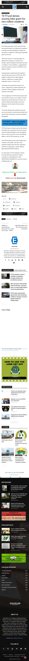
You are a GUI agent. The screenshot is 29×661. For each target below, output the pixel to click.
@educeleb (14, 474)
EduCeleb (5, 24)
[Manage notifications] (25, 657)
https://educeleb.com (14, 248)
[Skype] (19, 260)
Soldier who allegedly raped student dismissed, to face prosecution (18, 392)
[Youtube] (25, 648)
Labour (3, 438)
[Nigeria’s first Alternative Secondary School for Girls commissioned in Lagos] (6, 505)
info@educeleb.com (17, 638)
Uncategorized (5, 455)
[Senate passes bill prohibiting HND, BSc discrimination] (6, 416)
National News (19, 438)
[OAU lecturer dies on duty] (8, 434)
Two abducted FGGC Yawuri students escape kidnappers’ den (18, 408)
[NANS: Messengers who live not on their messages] (6, 538)
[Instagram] (9, 260)
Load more (14, 422)
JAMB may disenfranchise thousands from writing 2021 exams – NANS (8, 228)
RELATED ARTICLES (8, 270)
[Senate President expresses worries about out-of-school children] (8, 452)
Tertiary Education (10, 10)
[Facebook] (6, 260)
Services (22, 656)
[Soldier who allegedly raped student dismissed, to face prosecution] (6, 393)
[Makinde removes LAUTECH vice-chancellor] (6, 401)
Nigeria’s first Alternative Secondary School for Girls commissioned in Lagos (18, 505)
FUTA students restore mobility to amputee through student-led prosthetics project (19, 487)
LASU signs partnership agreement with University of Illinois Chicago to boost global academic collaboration (18, 296)
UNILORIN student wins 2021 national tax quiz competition (21, 227)
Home (3, 10)
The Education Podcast (20, 654)
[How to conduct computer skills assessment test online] (6, 530)
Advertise (11, 654)
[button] (26, 7)
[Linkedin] (13, 260)
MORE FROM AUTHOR (20, 270)
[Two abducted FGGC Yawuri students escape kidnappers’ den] (6, 408)
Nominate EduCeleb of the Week (12, 656)
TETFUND (15, 219)
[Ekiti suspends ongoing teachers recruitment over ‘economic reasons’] (21, 452)
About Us (5, 654)
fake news (9, 219)
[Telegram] (23, 260)
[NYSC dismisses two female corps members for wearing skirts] (21, 434)
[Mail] (16, 260)
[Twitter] (14, 263)
